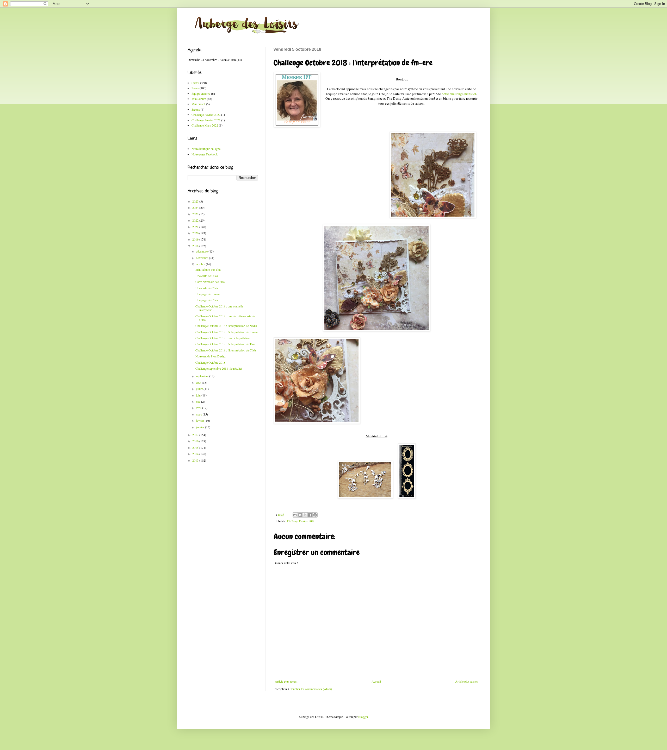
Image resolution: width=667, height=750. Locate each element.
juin (198, 395)
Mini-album (199, 99)
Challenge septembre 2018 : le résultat (218, 368)
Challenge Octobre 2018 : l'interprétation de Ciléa (225, 350)
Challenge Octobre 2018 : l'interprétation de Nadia (226, 326)
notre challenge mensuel (459, 93)
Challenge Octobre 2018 (300, 521)
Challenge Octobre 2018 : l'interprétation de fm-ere (226, 332)
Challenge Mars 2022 (205, 125)
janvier (200, 427)
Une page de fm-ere (207, 294)
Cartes (195, 83)
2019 (195, 239)
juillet (199, 389)
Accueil (376, 681)
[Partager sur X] (305, 515)
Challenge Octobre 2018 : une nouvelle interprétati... (219, 308)
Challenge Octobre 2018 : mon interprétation (222, 338)
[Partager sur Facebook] (310, 515)
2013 (195, 460)
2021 (195, 227)
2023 (195, 214)
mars (199, 414)
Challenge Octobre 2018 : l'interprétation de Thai (225, 344)
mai (198, 401)
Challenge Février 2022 (206, 114)
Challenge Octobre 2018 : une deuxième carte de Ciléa (225, 318)
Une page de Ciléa (206, 300)
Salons (196, 109)
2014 (195, 454)
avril (199, 408)
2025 (195, 201)
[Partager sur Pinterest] (315, 515)
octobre (201, 264)
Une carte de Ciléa (206, 276)
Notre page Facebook (205, 154)
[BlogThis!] (300, 515)
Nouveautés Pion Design (210, 356)
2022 (195, 220)
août (199, 382)
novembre (202, 258)
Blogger (363, 717)
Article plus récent (286, 681)
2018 (195, 246)
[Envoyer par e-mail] (295, 515)
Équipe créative (201, 93)
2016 (195, 441)
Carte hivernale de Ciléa (210, 282)
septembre (202, 376)
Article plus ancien (466, 681)
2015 (195, 447)
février (200, 420)
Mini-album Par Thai (208, 269)
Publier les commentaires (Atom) (311, 689)
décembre (202, 251)
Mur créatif (198, 104)
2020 (195, 233)
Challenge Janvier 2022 (206, 120)
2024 (195, 207)
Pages (195, 88)
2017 (195, 435)
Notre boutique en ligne (206, 149)
